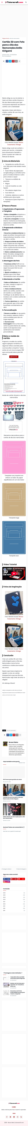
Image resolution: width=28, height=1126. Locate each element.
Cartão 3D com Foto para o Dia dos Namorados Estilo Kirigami (13, 798)
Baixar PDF (14, 356)
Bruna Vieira (13, 742)
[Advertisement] (14, 21)
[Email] (16, 61)
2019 (14, 906)
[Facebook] (7, 61)
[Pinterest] (13, 61)
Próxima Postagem (21, 869)
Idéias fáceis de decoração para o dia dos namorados (14, 817)
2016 (14, 910)
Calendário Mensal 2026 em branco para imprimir (17, 977)
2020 (14, 904)
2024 (14, 897)
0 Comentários (7, 56)
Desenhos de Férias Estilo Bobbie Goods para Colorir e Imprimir (17, 992)
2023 (14, 899)
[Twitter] (10, 61)
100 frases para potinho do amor (12, 779)
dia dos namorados (14, 38)
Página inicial (5, 38)
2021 (14, 901)
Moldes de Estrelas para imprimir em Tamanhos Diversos (17, 985)
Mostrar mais (22, 762)
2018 (14, 908)
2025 (14, 895)
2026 (14, 893)
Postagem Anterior (6, 869)
